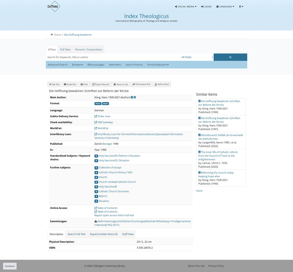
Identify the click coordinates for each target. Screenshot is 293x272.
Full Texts (65, 49)
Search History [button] (134, 64)
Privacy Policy (216, 266)
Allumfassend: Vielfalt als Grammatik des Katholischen (220, 136)
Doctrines (123, 191)
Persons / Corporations (88, 49)
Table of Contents (107, 208)
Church (103, 177)
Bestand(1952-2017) (107, 225)
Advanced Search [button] (58, 64)
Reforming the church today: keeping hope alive (216, 174)
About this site (196, 266)
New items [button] (115, 64)
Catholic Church (108, 172)
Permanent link (142, 84)
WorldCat (102, 128)
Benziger (107, 143)
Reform (123, 155)
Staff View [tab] (127, 234)
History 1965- (125, 172)
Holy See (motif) (108, 155)
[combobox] (113, 57)
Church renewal (108, 182)
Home (57, 34)
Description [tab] (56, 234)
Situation (135, 155)
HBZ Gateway (105, 122)
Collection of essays (110, 167)
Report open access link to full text (114, 215)
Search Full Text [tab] (76, 234)
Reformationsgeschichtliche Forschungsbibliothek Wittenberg (133, 221)
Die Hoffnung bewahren (78, 34)
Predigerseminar (181, 221)
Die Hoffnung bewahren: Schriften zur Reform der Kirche (219, 103)
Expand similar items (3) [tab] (104, 234)
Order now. (103, 116)
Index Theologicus (146, 16)
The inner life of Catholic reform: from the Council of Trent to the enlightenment (218, 155)
